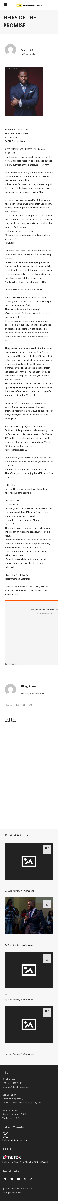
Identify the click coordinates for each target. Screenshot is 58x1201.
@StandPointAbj (19, 1140)
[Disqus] (29, 777)
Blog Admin (13, 890)
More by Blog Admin (31, 693)
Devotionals (29, 53)
